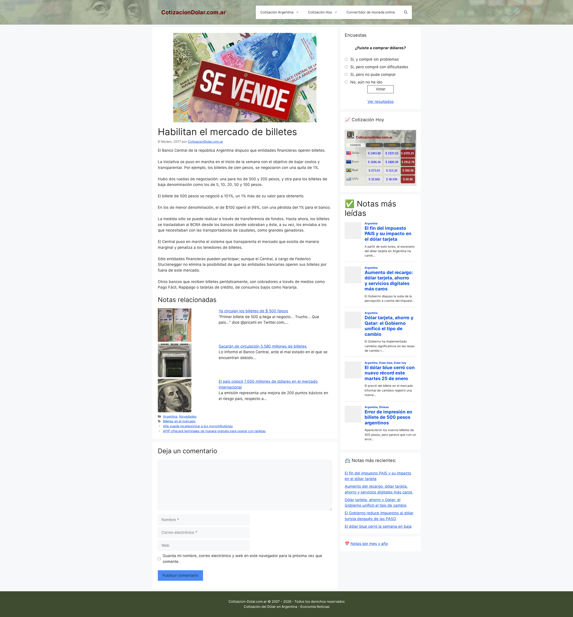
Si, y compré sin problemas (374, 59)
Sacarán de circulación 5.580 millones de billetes (263, 346)
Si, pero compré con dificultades (379, 67)
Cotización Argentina (276, 12)
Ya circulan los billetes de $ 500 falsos (253, 311)
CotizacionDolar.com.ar (193, 12)
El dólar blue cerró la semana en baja (378, 526)
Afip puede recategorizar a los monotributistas (198, 426)
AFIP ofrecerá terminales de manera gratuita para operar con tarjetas (214, 431)
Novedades (188, 416)
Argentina (170, 416)
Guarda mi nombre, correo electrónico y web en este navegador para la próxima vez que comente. (242, 558)
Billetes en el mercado (179, 421)
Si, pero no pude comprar (373, 74)
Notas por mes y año (369, 543)
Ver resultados (381, 101)
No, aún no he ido (366, 82)
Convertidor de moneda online (370, 12)
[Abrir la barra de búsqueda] (406, 12)
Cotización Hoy (320, 12)
